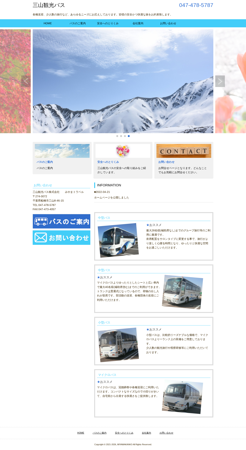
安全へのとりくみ (108, 23)
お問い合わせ (168, 23)
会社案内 (138, 23)
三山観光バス (49, 5)
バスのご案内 (78, 23)
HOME (48, 23)
